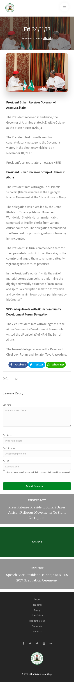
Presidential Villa (37, 620)
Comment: (7, 405)
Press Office (37, 615)
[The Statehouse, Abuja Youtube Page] (50, 643)
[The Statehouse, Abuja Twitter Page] (30, 643)
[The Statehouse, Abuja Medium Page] (37, 643)
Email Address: (9, 448)
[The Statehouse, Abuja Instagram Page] (44, 643)
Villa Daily (47, 38)
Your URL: (6, 461)
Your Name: (7, 435)
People (37, 599)
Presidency (37, 604)
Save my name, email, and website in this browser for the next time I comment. (38, 472)
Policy (37, 610)
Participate (37, 626)
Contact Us (37, 631)
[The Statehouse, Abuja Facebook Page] (23, 643)
